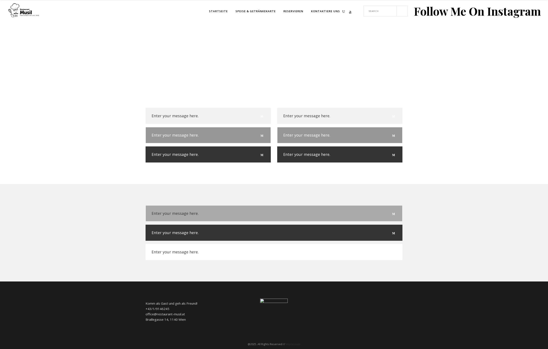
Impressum (293, 344)
